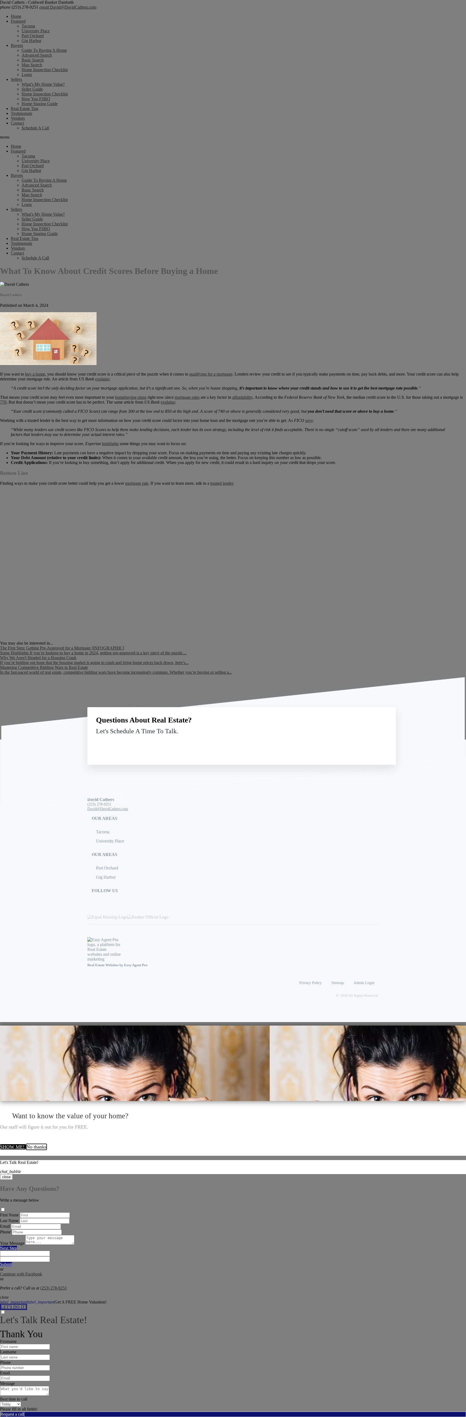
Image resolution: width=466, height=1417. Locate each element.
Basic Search (33, 60)
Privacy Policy (310, 983)
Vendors (18, 118)
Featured (18, 21)
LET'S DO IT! (13, 1307)
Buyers (17, 45)
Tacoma (28, 26)
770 (3, 402)
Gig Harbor (31, 40)
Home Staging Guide (40, 103)
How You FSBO (36, 99)
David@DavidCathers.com (67, 7)
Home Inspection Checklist (45, 69)
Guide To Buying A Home (44, 50)
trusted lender (221, 483)
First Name (9, 1215)
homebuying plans (130, 397)
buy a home (35, 374)
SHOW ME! (13, 1147)
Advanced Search (37, 55)
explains (102, 379)
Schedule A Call (35, 128)
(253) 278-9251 (19, 7)
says (309, 420)
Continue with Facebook (21, 1274)
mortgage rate (136, 483)
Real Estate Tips (24, 108)
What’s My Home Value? (43, 84)
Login (27, 74)
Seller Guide (32, 89)
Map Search (32, 65)
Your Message (12, 1243)
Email (5, 1226)
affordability (242, 397)
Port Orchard (33, 35)
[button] (233, 137)
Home (16, 16)
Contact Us (342, 743)
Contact (17, 123)
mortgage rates (187, 397)
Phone (5, 1232)
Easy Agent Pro (136, 965)
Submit (6, 1264)
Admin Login (364, 983)
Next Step (8, 1248)
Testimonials (21, 113)
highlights (110, 443)
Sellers (16, 79)
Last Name (9, 1220)
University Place (36, 31)
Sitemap (337, 983)
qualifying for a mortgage (210, 374)
